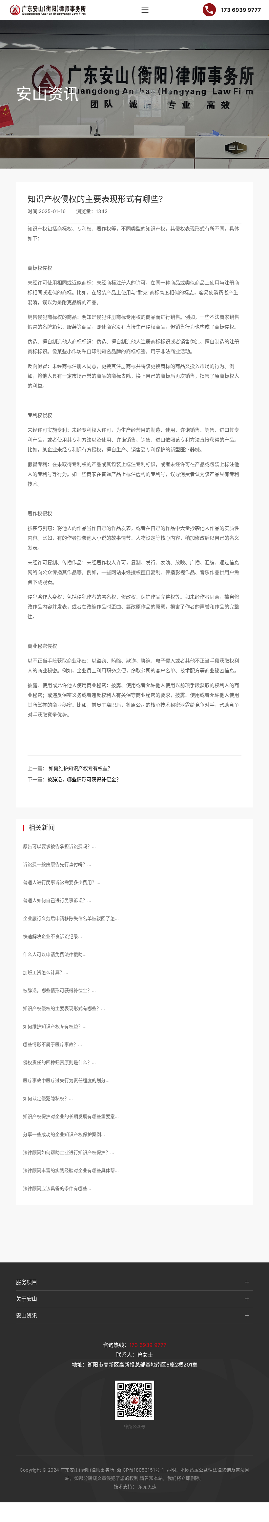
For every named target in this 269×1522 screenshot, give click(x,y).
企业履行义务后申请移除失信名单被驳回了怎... (71, 918)
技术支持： (125, 1486)
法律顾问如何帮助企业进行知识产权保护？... (68, 1152)
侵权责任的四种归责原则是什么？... (59, 1062)
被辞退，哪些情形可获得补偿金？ (84, 779)
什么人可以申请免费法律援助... (55, 954)
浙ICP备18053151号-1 (140, 1470)
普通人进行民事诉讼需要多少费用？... (61, 882)
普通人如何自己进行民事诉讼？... (57, 900)
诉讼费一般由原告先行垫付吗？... (57, 864)
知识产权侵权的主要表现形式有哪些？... (64, 1008)
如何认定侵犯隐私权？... (48, 1098)
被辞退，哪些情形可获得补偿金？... (59, 990)
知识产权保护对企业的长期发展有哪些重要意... (71, 1116)
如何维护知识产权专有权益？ (81, 768)
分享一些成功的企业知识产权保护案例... (64, 1134)
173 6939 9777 (147, 1345)
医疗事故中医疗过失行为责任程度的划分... (66, 1080)
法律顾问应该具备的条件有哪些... (57, 1188)
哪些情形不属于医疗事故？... (52, 1044)
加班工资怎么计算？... (45, 972)
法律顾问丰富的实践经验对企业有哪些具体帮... (71, 1170)
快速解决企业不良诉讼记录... (52, 936)
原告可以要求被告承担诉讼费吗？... (59, 846)
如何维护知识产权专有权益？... (55, 1026)
